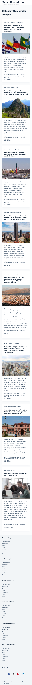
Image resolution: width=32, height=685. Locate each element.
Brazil (6, 343)
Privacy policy (6, 683)
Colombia (6, 212)
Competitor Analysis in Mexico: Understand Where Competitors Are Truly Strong (15, 154)
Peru (17, 87)
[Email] (2, 667)
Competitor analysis (9, 22)
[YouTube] (7, 667)
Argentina (7, 406)
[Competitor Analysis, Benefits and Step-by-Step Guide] (16, 488)
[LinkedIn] (4, 667)
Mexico (18, 149)
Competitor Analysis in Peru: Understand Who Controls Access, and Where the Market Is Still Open (16, 92)
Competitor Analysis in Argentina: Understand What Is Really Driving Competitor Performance (15, 411)
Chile (5, 274)
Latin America (19, 22)
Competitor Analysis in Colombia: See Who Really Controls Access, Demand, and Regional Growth (15, 217)
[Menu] (29, 2)
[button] (9, 674)
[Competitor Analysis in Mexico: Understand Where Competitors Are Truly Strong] (16, 168)
